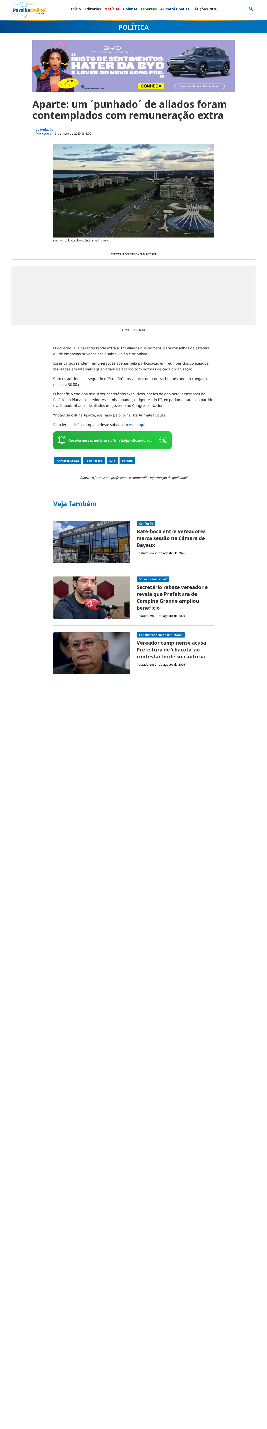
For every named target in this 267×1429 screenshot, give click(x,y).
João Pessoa (94, 461)
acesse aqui (135, 424)
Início (76, 8)
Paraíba (127, 461)
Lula (112, 461)
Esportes (149, 8)
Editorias (92, 8)
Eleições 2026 (205, 8)
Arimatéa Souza (175, 8)
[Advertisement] (133, 295)
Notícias (112, 8)
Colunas (130, 8)
